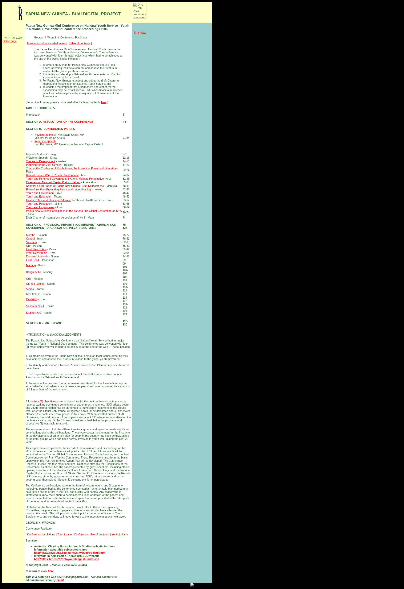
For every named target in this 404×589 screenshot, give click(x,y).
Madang (31, 265)
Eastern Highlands (37, 256)
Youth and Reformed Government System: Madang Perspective (65, 178)
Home (124, 534)
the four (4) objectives (43, 401)
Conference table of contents (91, 534)
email (60, 580)
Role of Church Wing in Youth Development (52, 175)
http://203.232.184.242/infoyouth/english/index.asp (66, 559)
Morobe (30, 235)
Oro (28, 245)
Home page (10, 41)
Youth (115, 534)
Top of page (64, 534)
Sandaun (31, 242)
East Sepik (33, 260)
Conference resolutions (41, 534)
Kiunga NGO (33, 312)
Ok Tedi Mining (35, 283)
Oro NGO (31, 299)
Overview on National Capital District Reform (53, 182)
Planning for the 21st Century (44, 164)
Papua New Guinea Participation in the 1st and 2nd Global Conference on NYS (74, 210)
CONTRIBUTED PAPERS (59, 128)
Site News (140, 32)
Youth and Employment (40, 207)
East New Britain (36, 249)
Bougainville (33, 272)
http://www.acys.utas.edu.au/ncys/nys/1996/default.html (70, 552)
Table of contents (79, 43)
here (103, 102)
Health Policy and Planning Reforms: (48, 200)
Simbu (30, 289)
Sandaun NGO (35, 306)
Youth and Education (38, 196)
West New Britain (36, 252)
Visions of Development (40, 161)
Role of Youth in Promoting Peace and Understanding (58, 189)
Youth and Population (39, 203)
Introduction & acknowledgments (47, 43)
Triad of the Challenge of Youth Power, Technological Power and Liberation (71, 168)
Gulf (28, 278)
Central (30, 238)
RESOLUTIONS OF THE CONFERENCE (68, 121)
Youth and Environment (40, 193)
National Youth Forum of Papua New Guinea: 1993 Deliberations (65, 185)
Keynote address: (45, 134)
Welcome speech (45, 141)
